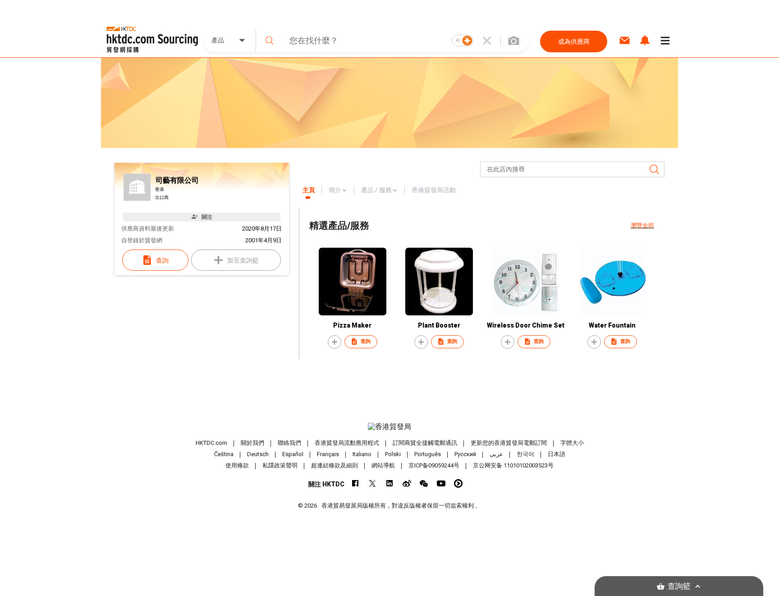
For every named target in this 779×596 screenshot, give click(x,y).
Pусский (465, 454)
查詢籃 (679, 586)
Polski (393, 454)
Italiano (362, 454)
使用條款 (237, 465)
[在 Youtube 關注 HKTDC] (441, 483)
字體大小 (572, 442)
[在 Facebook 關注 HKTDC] (355, 483)
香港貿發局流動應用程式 (347, 442)
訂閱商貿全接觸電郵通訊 (425, 442)
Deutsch (258, 454)
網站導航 (383, 465)
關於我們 (252, 442)
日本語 (556, 454)
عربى (496, 454)
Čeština (224, 454)
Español (292, 454)
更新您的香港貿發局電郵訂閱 (509, 442)
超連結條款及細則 (334, 465)
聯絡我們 (289, 442)
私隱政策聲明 (280, 465)
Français (328, 454)
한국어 (525, 454)
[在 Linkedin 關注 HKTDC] (389, 483)
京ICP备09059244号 (433, 465)
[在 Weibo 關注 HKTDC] (407, 483)
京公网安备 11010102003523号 (513, 465)
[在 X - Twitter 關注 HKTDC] (372, 483)
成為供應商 (574, 41)
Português (427, 454)
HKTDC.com (211, 442)
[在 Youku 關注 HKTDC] (458, 483)
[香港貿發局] (389, 427)
